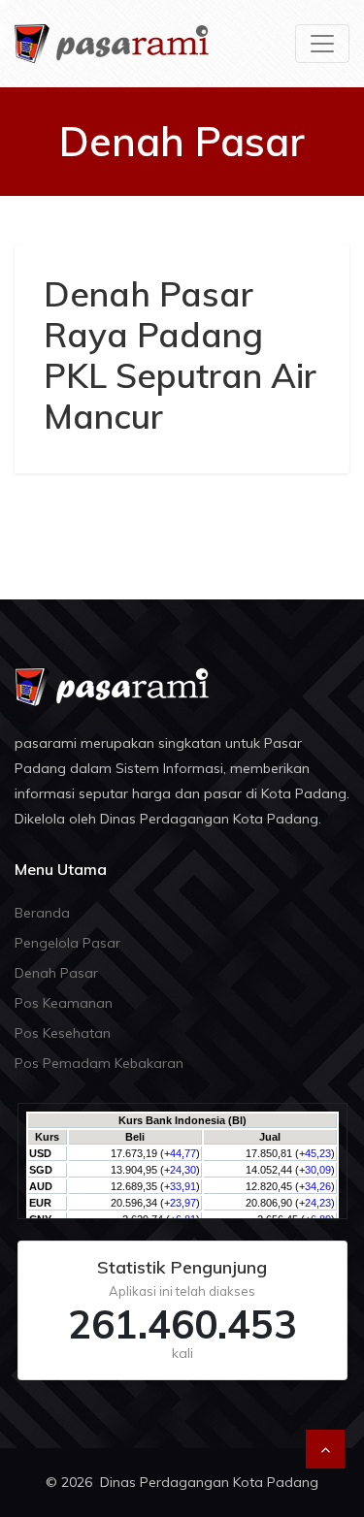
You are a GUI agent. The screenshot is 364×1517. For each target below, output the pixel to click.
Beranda (42, 912)
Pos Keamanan (64, 1003)
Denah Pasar (56, 973)
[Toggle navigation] (322, 43)
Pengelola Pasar (67, 943)
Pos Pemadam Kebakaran (99, 1063)
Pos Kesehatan (63, 1033)
